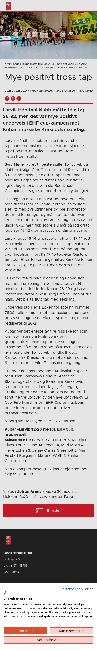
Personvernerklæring (77, 589)
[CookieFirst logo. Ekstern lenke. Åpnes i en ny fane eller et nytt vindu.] (5, 593)
